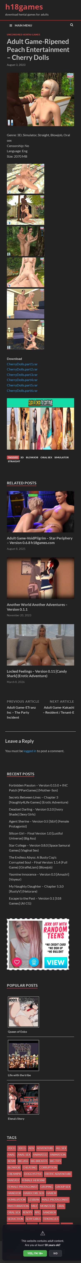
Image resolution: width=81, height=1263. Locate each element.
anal (11, 1154)
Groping (46, 1186)
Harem (51, 1193)
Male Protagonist (55, 1199)
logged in (29, 751)
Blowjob (32, 457)
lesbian (33, 1199)
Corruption (48, 1167)
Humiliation (17, 1199)
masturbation (18, 1206)
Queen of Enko (17, 1031)
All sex (61, 1148)
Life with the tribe (19, 1075)
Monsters (47, 1206)
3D (22, 457)
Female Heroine (33, 1180)
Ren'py (27, 1212)
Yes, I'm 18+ (35, 1253)
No (55, 1253)
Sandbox (49, 1212)
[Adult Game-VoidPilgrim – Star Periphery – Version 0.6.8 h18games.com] (40, 533)
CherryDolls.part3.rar (22, 374)
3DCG (22, 1148)
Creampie (14, 1174)
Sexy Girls (33, 1219)
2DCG (11, 1148)
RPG (37, 1212)
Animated (40, 1154)
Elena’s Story (16, 1118)
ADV (31, 1148)
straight (14, 461)
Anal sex (24, 1154)
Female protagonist (23, 1186)
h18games (24, 7)
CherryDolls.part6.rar (22, 390)
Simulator (61, 457)
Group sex (62, 1186)
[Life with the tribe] (25, 1071)
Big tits (55, 1161)
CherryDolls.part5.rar (22, 385)
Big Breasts (39, 1161)
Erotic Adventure (58, 1174)
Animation (58, 1154)
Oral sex (46, 457)
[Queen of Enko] (25, 1027)
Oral (61, 1206)
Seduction (15, 1219)
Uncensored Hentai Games (23, 34)
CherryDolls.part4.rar (22, 380)
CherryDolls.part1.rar (22, 364)
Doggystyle (33, 1174)
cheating (30, 1167)
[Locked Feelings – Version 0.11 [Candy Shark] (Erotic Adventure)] (40, 666)
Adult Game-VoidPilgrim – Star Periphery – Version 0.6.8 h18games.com (39, 540)
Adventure (45, 1148)
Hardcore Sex (33, 1193)
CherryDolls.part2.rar (22, 369)
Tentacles (50, 1219)
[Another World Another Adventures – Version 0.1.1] (40, 600)
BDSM (11, 1161)
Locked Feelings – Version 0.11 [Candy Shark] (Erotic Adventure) (37, 673)
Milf (34, 1206)
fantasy (13, 1180)
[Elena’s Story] (25, 1114)
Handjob (14, 1193)
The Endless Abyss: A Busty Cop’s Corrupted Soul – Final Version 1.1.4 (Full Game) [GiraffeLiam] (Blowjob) (38, 862)
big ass (23, 1161)
